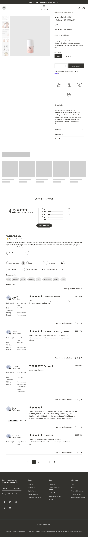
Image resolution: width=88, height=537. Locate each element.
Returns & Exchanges (77, 491)
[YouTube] (10, 507)
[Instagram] (15, 502)
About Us (52, 484)
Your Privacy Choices (33, 531)
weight (56, 279)
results (23, 279)
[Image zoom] (30, 36)
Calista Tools (46, 524)
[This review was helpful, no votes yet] (75, 323)
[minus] (57, 66)
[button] (76, 65)
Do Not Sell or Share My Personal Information (69, 531)
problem (31, 279)
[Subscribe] (16, 489)
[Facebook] (4, 502)
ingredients (47, 279)
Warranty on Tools (76, 494)
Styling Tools (32, 491)
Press (51, 499)
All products (58, 12)
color (38, 279)
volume (15, 279)
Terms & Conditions (11, 531)
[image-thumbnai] (5, 16)
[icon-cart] (83, 8)
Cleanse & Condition (34, 497)
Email (5, 488)
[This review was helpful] (75, 427)
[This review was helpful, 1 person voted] (75, 452)
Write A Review (44, 225)
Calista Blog (53, 493)
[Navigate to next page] (59, 461)
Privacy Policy (22, 531)
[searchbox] (13, 263)
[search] (78, 8)
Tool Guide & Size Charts (54, 489)
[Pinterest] (10, 502)
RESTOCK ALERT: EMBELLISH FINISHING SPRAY (44, 2)
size (8, 279)
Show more (10, 284)
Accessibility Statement (78, 497)
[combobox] (35, 263)
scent (63, 279)
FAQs (72, 484)
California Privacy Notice (48, 531)
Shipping (73, 488)
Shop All (30, 484)
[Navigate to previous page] (29, 461)
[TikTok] (4, 507)
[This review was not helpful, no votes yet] (79, 323)
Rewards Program (55, 496)
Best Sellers (31, 488)
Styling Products (68, 12)
